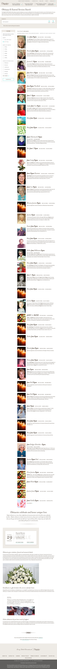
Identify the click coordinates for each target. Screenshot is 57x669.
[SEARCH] (53, 21)
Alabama (6, 62)
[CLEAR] (49, 21)
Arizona (6, 64)
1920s (6, 49)
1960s (6, 57)
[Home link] (5, 4)
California (7, 67)
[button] (17, 4)
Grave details (29, 503)
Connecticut (7, 69)
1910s (6, 46)
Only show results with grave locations (11, 25)
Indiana (6, 73)
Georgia (6, 71)
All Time (6, 41)
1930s (6, 51)
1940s (6, 53)
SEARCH (4, 18)
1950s (6, 55)
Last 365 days (7, 39)
